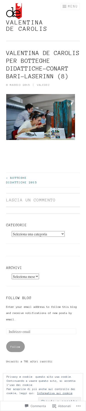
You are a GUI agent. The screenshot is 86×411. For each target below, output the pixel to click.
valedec (43, 84)
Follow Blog (18, 298)
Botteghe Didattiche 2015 (21, 180)
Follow (15, 346)
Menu (73, 6)
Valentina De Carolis (26, 25)
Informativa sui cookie (54, 393)
